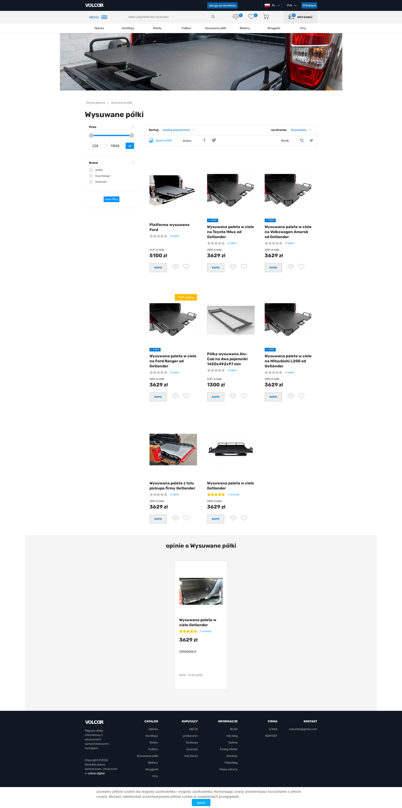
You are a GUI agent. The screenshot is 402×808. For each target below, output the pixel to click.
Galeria (233, 742)
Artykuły (232, 756)
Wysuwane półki (215, 28)
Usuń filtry (111, 199)
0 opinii (174, 236)
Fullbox (186, 28)
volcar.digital (96, 773)
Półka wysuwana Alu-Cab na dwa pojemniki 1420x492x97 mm (227, 359)
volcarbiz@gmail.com (303, 729)
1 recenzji (233, 494)
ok (129, 146)
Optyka (99, 28)
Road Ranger (103, 175)
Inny (155, 776)
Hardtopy (128, 28)
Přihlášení (309, 5)
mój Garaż (304, 17)
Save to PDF (164, 140)
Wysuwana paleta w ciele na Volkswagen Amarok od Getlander (288, 232)
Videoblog (231, 762)
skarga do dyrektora (222, 5)
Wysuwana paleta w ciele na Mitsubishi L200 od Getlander (288, 361)
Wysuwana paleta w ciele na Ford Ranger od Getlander (172, 361)
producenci (190, 736)
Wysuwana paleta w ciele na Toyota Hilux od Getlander (230, 232)
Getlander (101, 181)
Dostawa (192, 742)
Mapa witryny (229, 769)
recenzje (192, 749)
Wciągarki (151, 769)
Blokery (153, 762)
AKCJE (193, 729)
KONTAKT (271, 736)
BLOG (234, 729)
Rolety (157, 28)
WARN (98, 170)
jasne (201, 802)
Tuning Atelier (229, 749)
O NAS (273, 729)
